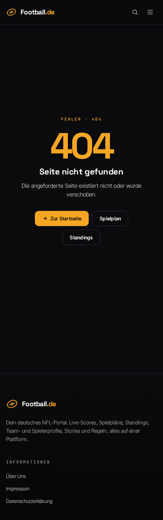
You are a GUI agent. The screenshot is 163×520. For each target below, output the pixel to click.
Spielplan (110, 218)
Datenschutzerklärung (29, 501)
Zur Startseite (66, 218)
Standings (81, 237)
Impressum (18, 488)
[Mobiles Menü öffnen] (150, 12)
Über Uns (16, 476)
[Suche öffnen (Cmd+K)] (135, 12)
